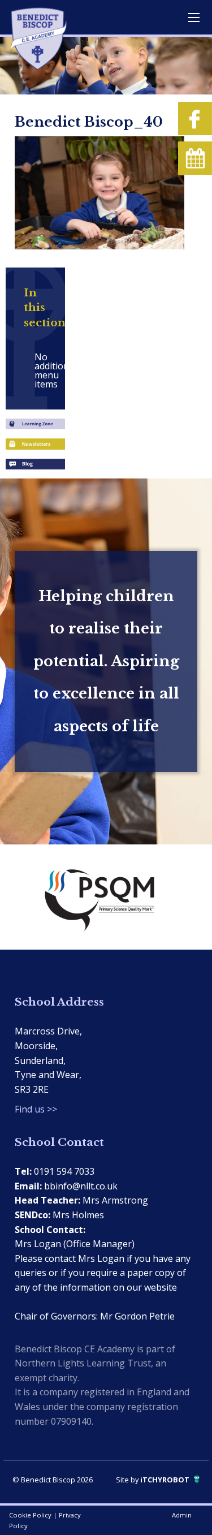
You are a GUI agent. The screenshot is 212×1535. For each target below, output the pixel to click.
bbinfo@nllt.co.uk (81, 1186)
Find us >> (36, 1109)
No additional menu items (39, 370)
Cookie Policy (30, 1515)
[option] (106, 897)
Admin (182, 1515)
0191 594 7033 (64, 1171)
